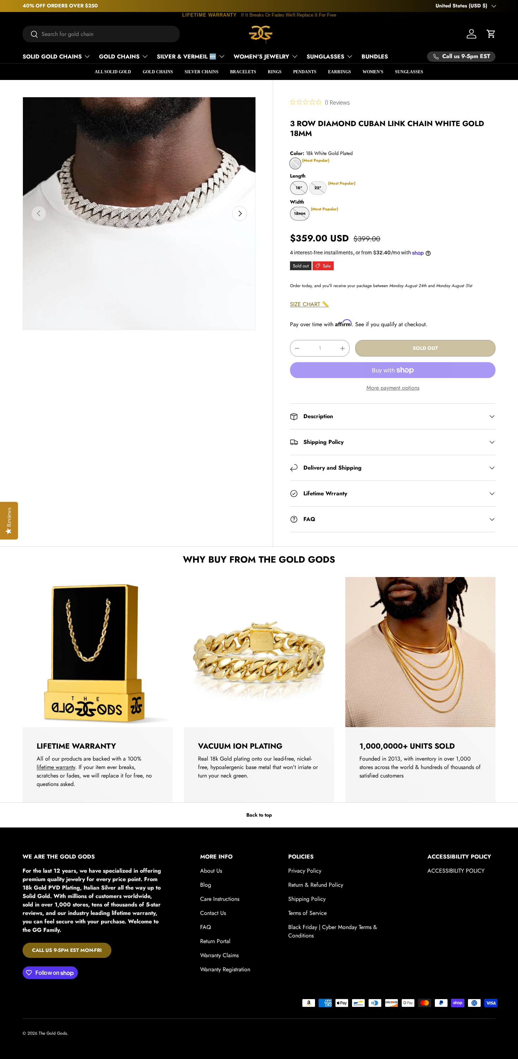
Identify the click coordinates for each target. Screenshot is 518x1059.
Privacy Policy (304, 871)
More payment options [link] (392, 388)
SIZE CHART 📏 (309, 304)
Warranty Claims (219, 955)
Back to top (259, 814)
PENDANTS (304, 71)
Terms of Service (307, 913)
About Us (211, 871)
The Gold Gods (53, 1033)
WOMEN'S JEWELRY (261, 56)
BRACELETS (243, 71)
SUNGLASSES (325, 56)
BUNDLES (375, 56)
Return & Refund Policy (315, 885)
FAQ (205, 927)
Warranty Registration (225, 969)
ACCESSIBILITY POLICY (456, 871)
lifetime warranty (56, 767)
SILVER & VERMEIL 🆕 (186, 56)
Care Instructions (219, 899)
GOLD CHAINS (119, 56)
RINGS (275, 71)
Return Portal (215, 941)
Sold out (425, 348)
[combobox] (101, 34)
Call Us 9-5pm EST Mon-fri (67, 950)
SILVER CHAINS (201, 71)
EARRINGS (339, 71)
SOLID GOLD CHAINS (52, 56)
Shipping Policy (307, 899)
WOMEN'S (373, 71)
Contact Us (213, 913)
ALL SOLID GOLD (113, 71)
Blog (205, 885)
